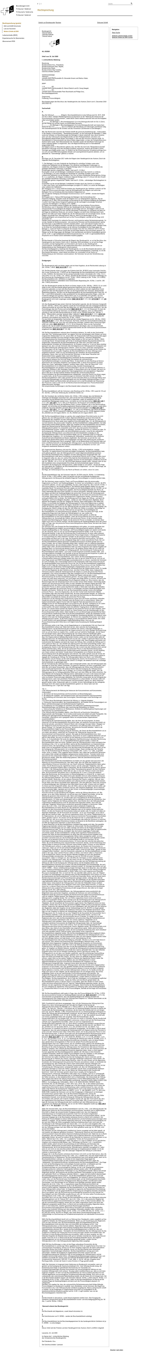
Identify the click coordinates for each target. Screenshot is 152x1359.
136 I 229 (53, 403)
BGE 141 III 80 (91, 995)
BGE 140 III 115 (77, 299)
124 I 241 (68, 409)
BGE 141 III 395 (61, 267)
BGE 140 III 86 (58, 329)
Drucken (58, 22)
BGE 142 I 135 (98, 401)
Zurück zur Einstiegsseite (47, 22)
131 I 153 (53, 409)
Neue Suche (116, 32)
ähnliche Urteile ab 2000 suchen (122, 37)
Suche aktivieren (131, 3)
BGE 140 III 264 (48, 321)
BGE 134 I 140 (97, 408)
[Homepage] (17, 11)
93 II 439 (57, 1105)
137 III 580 (95, 299)
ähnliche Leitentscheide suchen (122, 36)
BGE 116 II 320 (54, 1037)
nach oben (119, 1350)
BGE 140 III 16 (76, 309)
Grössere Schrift (102, 22)
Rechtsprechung (45, 10)
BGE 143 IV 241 (86, 314)
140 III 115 (101, 314)
